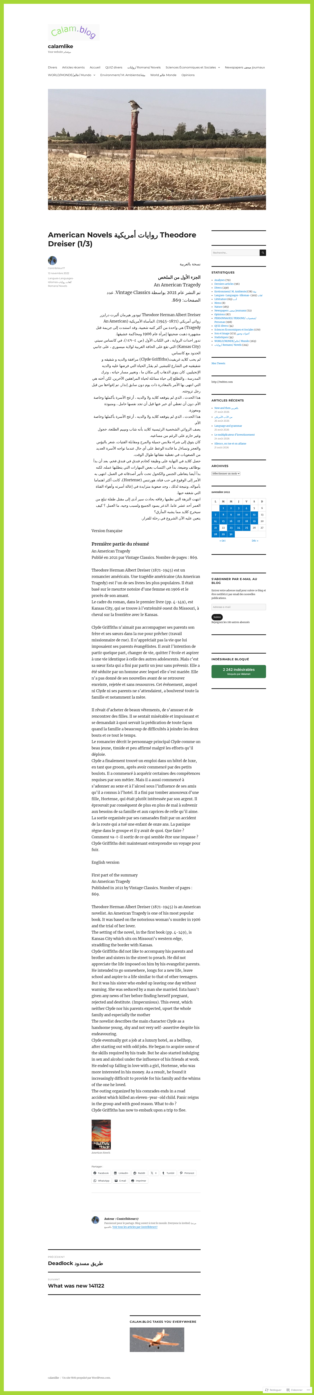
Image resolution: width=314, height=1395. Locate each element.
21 (215, 527)
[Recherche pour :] (236, 252)
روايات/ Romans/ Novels (144, 67)
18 (246, 521)
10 (238, 514)
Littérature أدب (225, 299)
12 (254, 514)
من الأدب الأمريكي (223, 417)
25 (246, 527)
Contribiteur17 (56, 268)
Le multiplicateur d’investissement (234, 434)
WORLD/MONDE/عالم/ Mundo (69, 75)
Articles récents (73, 67)
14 (215, 521)
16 (231, 521)
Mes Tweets (218, 363)
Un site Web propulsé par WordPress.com (86, 1377)
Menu (217, 303)
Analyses (219, 280)
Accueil (95, 67)
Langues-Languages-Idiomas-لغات (238, 295)
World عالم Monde (163, 75)
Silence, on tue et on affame (230, 443)
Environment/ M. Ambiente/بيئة (122, 75)
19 (254, 521)
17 (238, 521)
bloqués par (241, 672)
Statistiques (221, 337)
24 (238, 527)
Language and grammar (228, 425)
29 (223, 534)
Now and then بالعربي (226, 408)
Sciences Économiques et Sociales (191, 67)
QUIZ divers (113, 67)
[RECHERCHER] (263, 253)
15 (223, 521)
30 (231, 534)
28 (215, 534)
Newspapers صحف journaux (245, 67)
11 (246, 514)
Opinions (188, 75)
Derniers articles (224, 283)
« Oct (223, 540)
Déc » (255, 540)
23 (231, 527)
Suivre (217, 617)
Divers (52, 67)
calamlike (60, 46)
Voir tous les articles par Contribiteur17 (135, 1227)
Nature (218, 306)
